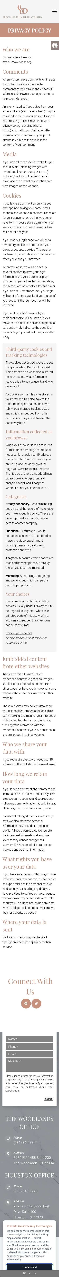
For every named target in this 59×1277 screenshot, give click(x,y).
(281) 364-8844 (26, 1143)
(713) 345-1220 (26, 1191)
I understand (29, 1267)
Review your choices (19, 633)
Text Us (31, 1273)
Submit (48, 1099)
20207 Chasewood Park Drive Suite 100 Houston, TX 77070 (32, 1211)
